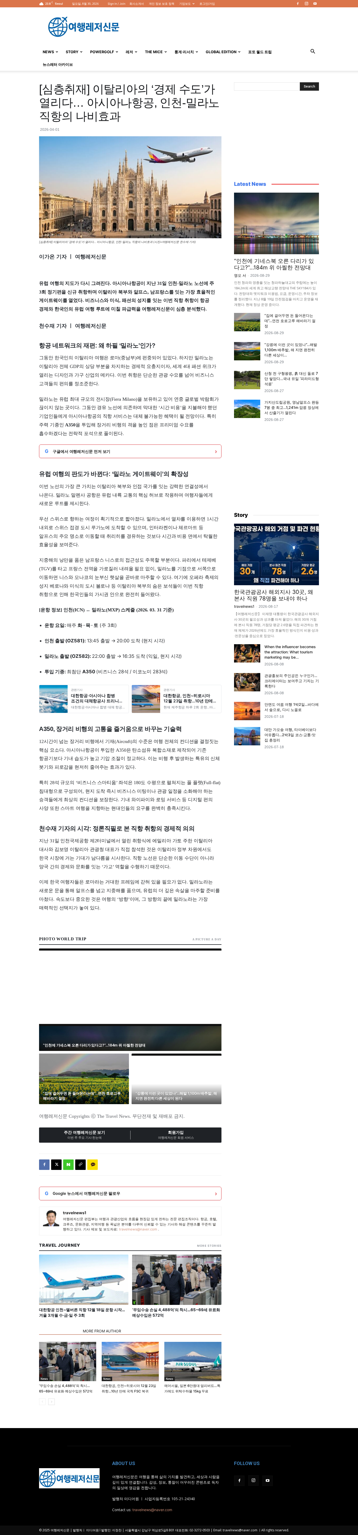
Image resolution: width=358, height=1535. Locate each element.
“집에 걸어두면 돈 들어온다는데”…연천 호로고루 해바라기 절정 (290, 320)
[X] (56, 1164)
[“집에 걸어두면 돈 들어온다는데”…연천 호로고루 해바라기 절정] (247, 322)
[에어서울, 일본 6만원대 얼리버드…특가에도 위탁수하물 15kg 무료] (192, 1361)
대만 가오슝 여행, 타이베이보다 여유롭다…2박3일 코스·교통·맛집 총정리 (290, 734)
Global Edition (221, 52)
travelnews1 (74, 1212)
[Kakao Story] (92, 1164)
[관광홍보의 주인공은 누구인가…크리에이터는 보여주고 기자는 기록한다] (247, 682)
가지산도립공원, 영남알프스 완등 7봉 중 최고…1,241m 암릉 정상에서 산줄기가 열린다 (291, 407)
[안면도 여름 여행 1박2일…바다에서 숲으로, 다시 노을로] (247, 711)
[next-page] (51, 1401)
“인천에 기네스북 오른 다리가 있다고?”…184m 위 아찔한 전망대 (274, 264)
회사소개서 (136, 4)
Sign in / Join (116, 4)
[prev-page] (42, 1401)
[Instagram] (306, 3)
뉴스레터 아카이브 (58, 64)
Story (72, 52)
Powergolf (102, 52)
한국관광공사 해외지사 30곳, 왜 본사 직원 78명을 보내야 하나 (273, 595)
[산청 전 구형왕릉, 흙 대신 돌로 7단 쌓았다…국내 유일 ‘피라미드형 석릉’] (247, 380)
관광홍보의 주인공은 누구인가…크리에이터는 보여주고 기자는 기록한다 (291, 680)
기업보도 (185, 4)
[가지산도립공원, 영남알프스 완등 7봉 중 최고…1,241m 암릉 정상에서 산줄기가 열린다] (247, 409)
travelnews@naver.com (138, 1229)
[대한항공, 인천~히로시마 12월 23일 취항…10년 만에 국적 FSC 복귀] (130, 1361)
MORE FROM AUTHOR (102, 1331)
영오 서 (240, 275)
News (48, 52)
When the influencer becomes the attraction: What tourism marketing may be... (290, 651)
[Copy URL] (80, 1164)
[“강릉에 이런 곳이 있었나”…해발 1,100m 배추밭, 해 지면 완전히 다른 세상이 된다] (247, 351)
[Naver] (68, 1164)
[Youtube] (315, 3)
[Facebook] (298, 3)
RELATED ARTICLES (59, 1331)
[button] (312, 52)
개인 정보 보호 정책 (161, 4)
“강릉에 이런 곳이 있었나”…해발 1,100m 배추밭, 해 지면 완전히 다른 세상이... (290, 349)
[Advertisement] (223, 26)
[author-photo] (51, 1218)
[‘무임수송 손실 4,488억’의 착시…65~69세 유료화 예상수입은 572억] (67, 1361)
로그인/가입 (207, 4)
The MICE (154, 52)
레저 (129, 52)
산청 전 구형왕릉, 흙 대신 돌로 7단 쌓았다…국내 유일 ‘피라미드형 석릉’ (291, 378)
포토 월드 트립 (260, 52)
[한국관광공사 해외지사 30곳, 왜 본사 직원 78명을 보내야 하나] (276, 554)
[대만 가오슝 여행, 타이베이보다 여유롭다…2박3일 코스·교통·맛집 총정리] (247, 736)
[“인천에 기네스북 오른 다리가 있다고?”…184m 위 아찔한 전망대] (276, 223)
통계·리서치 (184, 52)
